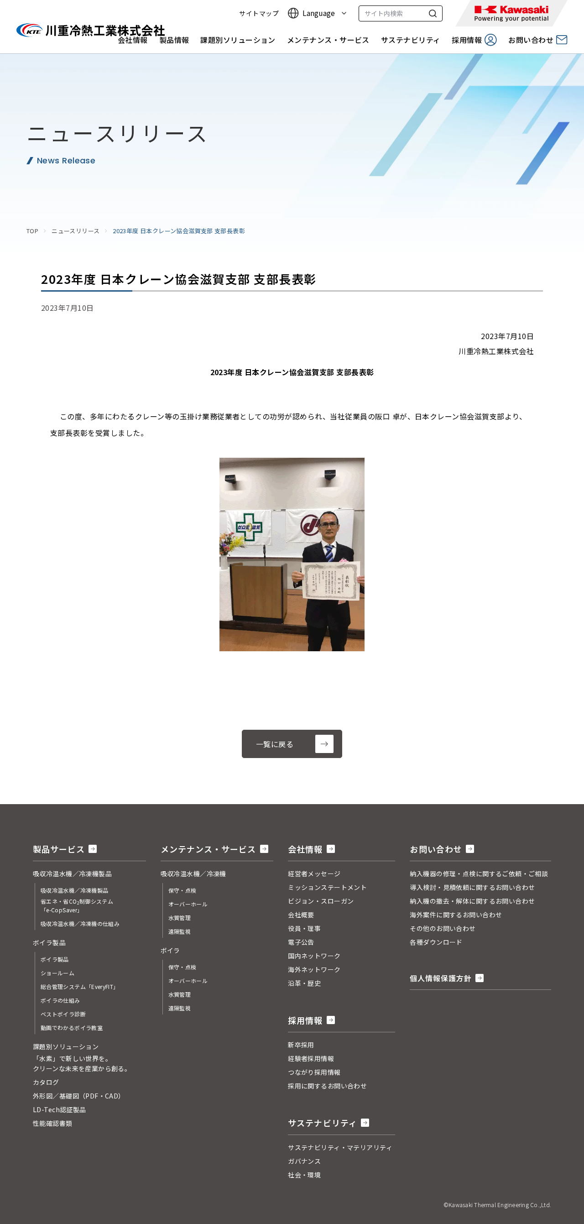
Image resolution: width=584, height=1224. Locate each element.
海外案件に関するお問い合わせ (456, 914)
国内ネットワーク (314, 955)
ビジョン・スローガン (321, 900)
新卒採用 (301, 1044)
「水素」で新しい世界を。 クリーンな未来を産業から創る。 (82, 1063)
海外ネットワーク (314, 969)
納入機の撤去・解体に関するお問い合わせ (472, 900)
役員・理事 (304, 928)
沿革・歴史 (304, 983)
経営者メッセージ (314, 873)
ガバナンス (304, 1161)
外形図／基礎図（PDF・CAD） (79, 1095)
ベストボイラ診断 (63, 1014)
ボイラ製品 (55, 959)
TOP (32, 231)
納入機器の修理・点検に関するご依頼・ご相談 (479, 873)
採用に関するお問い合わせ (327, 1085)
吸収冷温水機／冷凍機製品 (74, 890)
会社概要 (301, 914)
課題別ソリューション (238, 40)
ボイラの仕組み (60, 1000)
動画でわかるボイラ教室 (72, 1027)
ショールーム (57, 973)
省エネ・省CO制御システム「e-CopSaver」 (77, 905)
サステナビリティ (411, 40)
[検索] (433, 13)
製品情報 (174, 40)
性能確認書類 (53, 1123)
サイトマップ (259, 13)
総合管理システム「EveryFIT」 (80, 986)
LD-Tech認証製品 (59, 1109)
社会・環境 (304, 1174)
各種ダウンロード (436, 942)
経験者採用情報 (311, 1058)
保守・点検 (182, 890)
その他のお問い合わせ (442, 928)
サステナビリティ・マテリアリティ (340, 1147)
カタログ (46, 1082)
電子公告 (301, 942)
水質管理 (179, 917)
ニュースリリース (75, 231)
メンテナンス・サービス (328, 40)
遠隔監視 (179, 931)
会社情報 (133, 40)
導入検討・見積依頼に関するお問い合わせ (472, 887)
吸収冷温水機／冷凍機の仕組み (80, 923)
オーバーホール (188, 904)
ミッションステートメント (327, 887)
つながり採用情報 (314, 1072)
